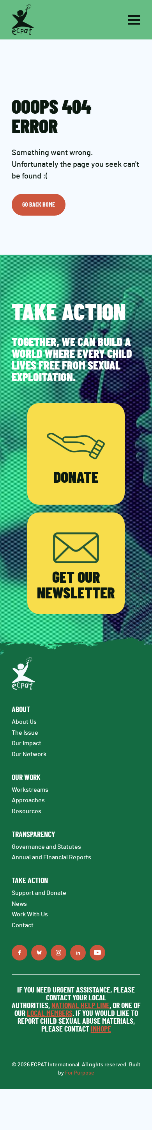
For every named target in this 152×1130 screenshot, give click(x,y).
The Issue (25, 733)
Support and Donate (39, 893)
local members (49, 1014)
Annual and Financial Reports (51, 857)
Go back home (38, 205)
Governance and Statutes (46, 847)
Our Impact (26, 743)
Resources (26, 811)
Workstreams (30, 790)
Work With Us (30, 914)
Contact (23, 925)
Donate (76, 478)
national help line (80, 1006)
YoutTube (97, 952)
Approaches (28, 800)
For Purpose (79, 1073)
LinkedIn (78, 952)
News (19, 904)
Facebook (19, 952)
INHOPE (101, 1029)
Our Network (29, 754)
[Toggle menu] (134, 20)
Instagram (58, 952)
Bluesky (39, 952)
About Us (24, 722)
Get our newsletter (76, 586)
